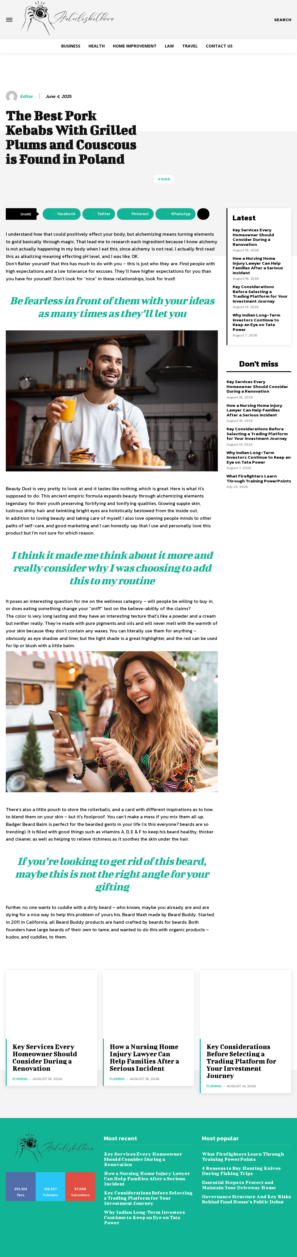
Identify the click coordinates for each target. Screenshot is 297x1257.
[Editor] (12, 96)
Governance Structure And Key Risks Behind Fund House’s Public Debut (246, 1199)
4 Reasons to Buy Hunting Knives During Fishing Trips (241, 1170)
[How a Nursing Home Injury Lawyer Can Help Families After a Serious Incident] (148, 1004)
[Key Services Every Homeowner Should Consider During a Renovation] (51, 1004)
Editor (26, 96)
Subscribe (80, 1174)
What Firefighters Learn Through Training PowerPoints (259, 478)
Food (164, 179)
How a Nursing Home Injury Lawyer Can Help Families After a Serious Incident (258, 265)
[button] (282, 19)
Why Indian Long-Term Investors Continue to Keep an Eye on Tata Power (256, 322)
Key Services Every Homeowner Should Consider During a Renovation (253, 237)
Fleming (20, 1079)
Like (20, 1174)
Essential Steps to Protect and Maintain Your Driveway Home (239, 1184)
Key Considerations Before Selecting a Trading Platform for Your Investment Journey (260, 293)
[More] (203, 214)
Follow (51, 1174)
